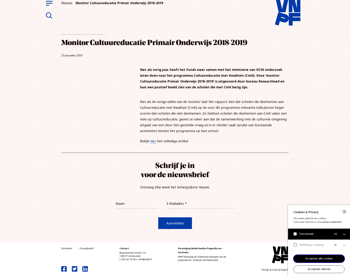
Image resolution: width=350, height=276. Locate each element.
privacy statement (332, 222)
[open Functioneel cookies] (344, 234)
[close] (344, 212)
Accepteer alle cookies (319, 258)
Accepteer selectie (319, 269)
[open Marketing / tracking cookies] (344, 245)
